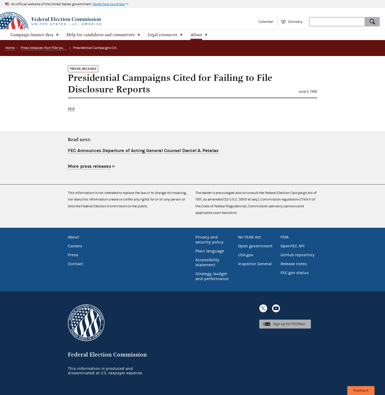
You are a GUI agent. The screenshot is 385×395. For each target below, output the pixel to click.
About (73, 237)
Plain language (209, 251)
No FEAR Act (249, 237)
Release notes (293, 264)
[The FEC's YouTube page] (276, 308)
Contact (75, 264)
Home (10, 48)
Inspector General (255, 264)
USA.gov (245, 255)
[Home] (96, 21)
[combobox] (337, 21)
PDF (71, 109)
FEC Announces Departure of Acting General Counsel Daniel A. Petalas (143, 150)
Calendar (265, 22)
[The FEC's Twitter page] (263, 308)
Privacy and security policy (209, 239)
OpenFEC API (292, 246)
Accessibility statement (207, 262)
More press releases (89, 166)
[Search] (372, 21)
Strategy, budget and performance (212, 276)
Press (73, 255)
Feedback (361, 390)
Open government (255, 246)
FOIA (284, 237)
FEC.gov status (294, 272)
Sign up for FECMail (289, 324)
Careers (75, 246)
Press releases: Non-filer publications (50, 48)
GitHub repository (297, 255)
